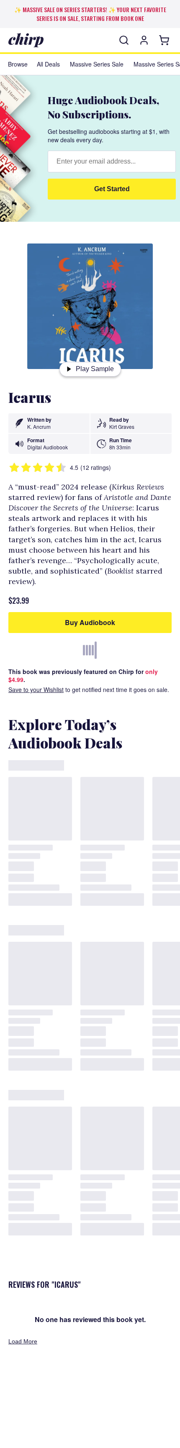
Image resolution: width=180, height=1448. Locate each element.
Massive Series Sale (96, 64)
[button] (123, 40)
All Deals (48, 64)
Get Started (112, 188)
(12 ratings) (95, 468)
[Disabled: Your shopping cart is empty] (165, 40)
